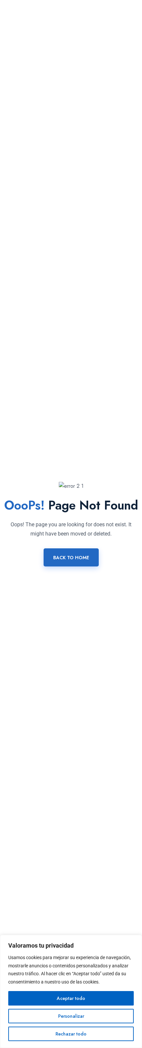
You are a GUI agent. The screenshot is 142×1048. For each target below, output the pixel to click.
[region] (71, 991)
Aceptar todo (71, 998)
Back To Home (71, 557)
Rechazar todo (71, 1034)
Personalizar (71, 1016)
